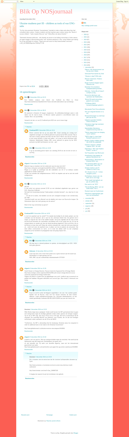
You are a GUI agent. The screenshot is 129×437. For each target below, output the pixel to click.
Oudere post (73, 415)
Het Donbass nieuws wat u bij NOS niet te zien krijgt (93, 176)
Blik (25, 97)
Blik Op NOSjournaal (46, 11)
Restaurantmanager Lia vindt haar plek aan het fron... (95, 116)
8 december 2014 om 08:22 (38, 110)
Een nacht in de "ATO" (91, 184)
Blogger (76, 433)
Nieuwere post (25, 415)
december (88, 67)
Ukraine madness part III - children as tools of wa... (93, 168)
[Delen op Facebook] (46, 86)
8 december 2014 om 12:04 (38, 163)
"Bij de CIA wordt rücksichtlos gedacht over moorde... (93, 100)
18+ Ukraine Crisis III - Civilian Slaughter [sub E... (94, 172)
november (88, 198)
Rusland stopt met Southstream (94, 191)
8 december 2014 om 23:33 (44, 357)
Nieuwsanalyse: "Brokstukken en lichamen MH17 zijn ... (94, 160)
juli (86, 208)
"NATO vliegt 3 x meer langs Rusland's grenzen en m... (93, 137)
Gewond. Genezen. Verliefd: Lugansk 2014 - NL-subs (93, 145)
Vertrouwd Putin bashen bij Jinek (94, 73)
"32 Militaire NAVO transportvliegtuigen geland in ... (94, 105)
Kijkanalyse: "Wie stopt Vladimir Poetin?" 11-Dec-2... (94, 149)
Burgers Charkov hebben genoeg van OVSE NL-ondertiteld (94, 141)
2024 (85, 39)
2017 (85, 57)
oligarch (27, 163)
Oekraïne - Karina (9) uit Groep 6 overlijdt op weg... (94, 91)
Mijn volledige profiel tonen (89, 25)
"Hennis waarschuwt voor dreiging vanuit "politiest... (95, 133)
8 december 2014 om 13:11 (47, 130)
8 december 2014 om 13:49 (43, 148)
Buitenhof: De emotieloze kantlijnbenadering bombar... (94, 87)
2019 (85, 52)
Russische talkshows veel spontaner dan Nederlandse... (94, 96)
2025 (85, 37)
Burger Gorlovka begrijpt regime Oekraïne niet (94, 83)
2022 (85, 44)
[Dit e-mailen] (40, 86)
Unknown (32, 251)
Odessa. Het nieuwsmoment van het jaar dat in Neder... (94, 70)
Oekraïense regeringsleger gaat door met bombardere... (94, 194)
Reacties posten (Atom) (53, 421)
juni (86, 211)
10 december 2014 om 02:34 (44, 251)
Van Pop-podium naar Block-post (94, 153)
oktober (87, 201)
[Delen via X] (44, 86)
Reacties (29, 127)
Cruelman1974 (33, 130)
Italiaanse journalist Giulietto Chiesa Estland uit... (93, 120)
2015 (85, 62)
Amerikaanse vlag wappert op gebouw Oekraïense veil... (93, 156)
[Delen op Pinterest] (48, 86)
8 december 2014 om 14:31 (38, 184)
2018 (85, 55)
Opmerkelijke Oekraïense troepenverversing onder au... (94, 129)
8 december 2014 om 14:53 (42, 213)
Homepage (49, 415)
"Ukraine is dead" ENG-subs (93, 76)
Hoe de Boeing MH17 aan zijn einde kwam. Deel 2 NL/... (93, 164)
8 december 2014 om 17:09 (43, 240)
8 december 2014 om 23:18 (38, 337)
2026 (85, 34)
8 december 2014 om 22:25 (39, 309)
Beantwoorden (28, 104)
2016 (85, 60)
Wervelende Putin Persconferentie (95, 109)
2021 (85, 47)
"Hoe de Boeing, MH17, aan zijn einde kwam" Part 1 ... (94, 187)
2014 (85, 65)
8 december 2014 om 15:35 (38, 268)
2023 (85, 42)
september (88, 203)
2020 (85, 50)
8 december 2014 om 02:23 (38, 97)
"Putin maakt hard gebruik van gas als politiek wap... (93, 181)
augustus (88, 206)
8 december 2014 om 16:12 (43, 290)
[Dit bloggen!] (42, 86)
